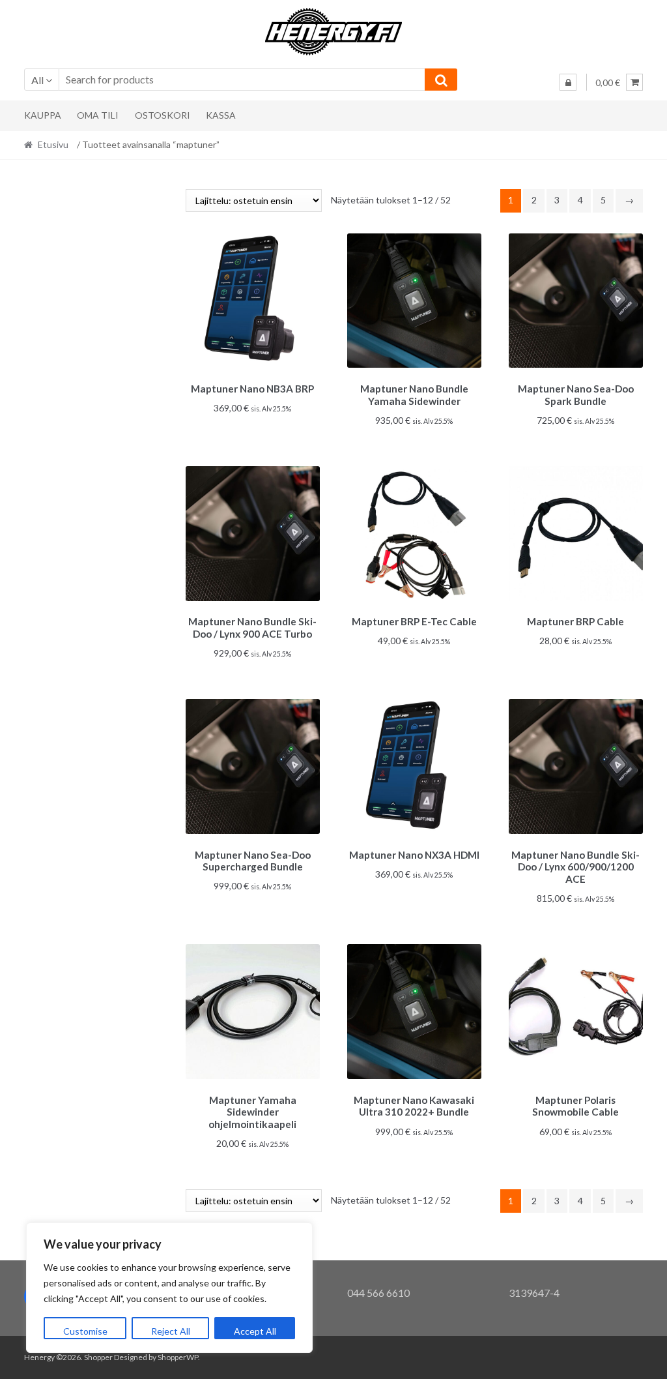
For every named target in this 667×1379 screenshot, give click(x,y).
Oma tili (98, 115)
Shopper (98, 1357)
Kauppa (42, 115)
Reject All (170, 1331)
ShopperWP (178, 1357)
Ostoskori (162, 115)
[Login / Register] (568, 82)
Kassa (221, 115)
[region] (169, 1288)
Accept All (255, 1331)
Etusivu (53, 144)
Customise (85, 1331)
